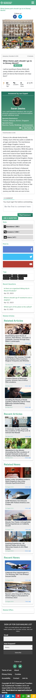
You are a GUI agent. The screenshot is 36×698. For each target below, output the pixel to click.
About (16, 670)
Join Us (25, 678)
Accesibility (6, 678)
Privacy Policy (7, 674)
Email (6, 635)
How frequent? (9, 644)
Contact (16, 678)
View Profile (28, 128)
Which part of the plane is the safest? (18, 307)
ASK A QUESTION (10, 218)
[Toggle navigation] (32, 3)
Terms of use (6, 670)
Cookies (18, 674)
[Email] (28, 696)
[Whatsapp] (23, 696)
